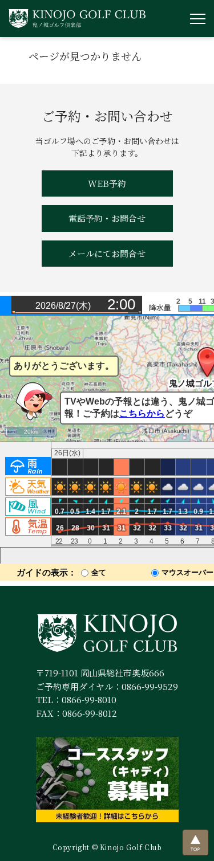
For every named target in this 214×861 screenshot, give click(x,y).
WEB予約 (107, 183)
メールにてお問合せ (107, 253)
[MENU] (197, 19)
